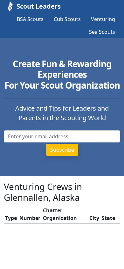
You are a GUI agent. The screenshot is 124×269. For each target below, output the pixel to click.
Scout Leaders (39, 6)
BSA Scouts (30, 19)
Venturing (103, 19)
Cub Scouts (67, 19)
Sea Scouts (102, 31)
